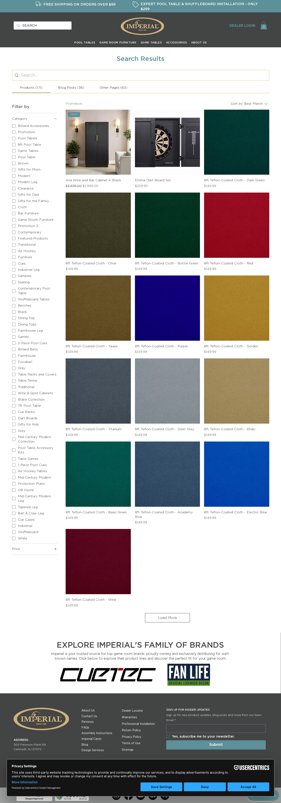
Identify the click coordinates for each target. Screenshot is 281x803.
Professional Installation (138, 724)
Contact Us (89, 716)
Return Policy (131, 730)
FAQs (85, 727)
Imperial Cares (91, 739)
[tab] (31, 87)
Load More (167, 617)
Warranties (129, 717)
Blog (84, 744)
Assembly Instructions (96, 733)
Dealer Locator (132, 710)
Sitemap (128, 749)
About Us (88, 710)
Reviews (87, 721)
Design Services (92, 750)
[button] (263, 25)
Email (171, 720)
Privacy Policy (131, 737)
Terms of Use (131, 743)
